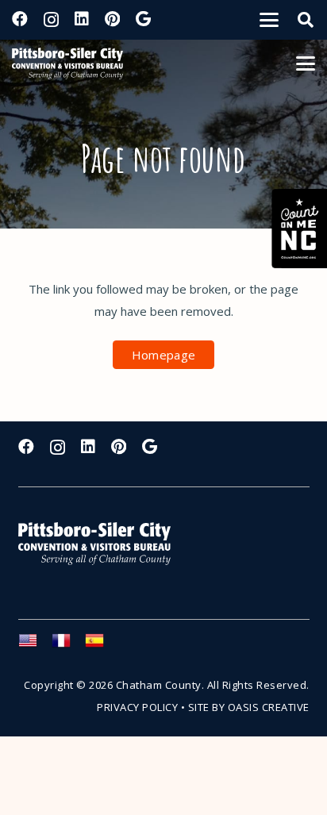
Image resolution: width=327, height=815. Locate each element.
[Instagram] (51, 20)
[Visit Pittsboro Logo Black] (67, 63)
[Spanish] (101, 645)
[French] (68, 645)
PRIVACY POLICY (137, 707)
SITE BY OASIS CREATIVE (249, 707)
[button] (269, 19)
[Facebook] (20, 19)
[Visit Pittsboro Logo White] (101, 544)
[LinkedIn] (82, 19)
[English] (35, 645)
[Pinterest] (112, 19)
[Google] (143, 19)
